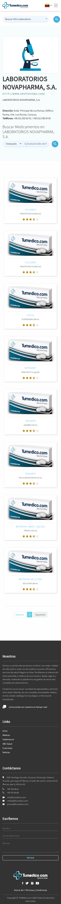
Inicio (5, 730)
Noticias (6, 752)
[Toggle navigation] (55, 5)
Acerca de (18, 890)
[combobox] (25, 19)
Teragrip (30, 420)
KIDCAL (31, 315)
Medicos (6, 735)
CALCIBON (30, 209)
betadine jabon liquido (30, 526)
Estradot (30, 367)
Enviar (30, 857)
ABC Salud (7, 743)
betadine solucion (30, 579)
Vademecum (8, 739)
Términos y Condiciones (36, 890)
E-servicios (7, 748)
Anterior (19, 614)
